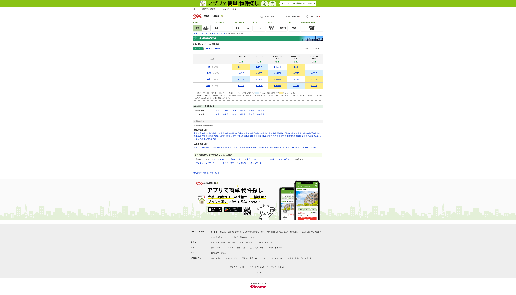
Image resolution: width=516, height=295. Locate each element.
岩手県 (213, 133)
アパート (208, 48)
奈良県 (251, 110)
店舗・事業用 (284, 159)
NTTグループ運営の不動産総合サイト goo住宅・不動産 (214, 9)
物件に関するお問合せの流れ (277, 232)
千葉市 (236, 147)
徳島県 (275, 136)
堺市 (272, 147)
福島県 (231, 133)
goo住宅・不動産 (197, 232)
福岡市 (307, 147)
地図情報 (308, 258)
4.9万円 (277, 73)
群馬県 (273, 133)
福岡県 (298, 136)
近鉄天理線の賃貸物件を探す (204, 125)
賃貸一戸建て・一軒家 (235, 242)
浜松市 (261, 147)
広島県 (246, 136)
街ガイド (270, 258)
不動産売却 (215, 253)
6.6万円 (296, 67)
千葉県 (256, 133)
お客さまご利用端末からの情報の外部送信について (246, 232)
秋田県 (208, 133)
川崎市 (213, 147)
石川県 (296, 133)
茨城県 (261, 133)
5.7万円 (296, 85)
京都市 (282, 147)
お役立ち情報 (196, 258)
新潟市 (242, 147)
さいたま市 (229, 147)
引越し (218, 258)
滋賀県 (242, 110)
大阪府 (216, 110)
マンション (198, 48)
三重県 (204, 136)
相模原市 (220, 147)
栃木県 (267, 133)
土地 (264, 159)
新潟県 (290, 133)
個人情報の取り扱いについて (221, 237)
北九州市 (300, 147)
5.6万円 (277, 79)
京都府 (234, 110)
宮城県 (219, 133)
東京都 (237, 133)
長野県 (279, 133)
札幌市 (196, 147)
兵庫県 (225, 110)
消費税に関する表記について (244, 237)
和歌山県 (260, 110)
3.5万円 (241, 67)
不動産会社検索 (227, 163)
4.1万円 (259, 79)
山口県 (258, 136)
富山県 (302, 133)
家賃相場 (242, 163)
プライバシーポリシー (238, 267)
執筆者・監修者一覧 (295, 258)
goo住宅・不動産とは (218, 232)
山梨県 (285, 133)
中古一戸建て (252, 159)
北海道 (196, 133)
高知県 (293, 136)
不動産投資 (269, 248)
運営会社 (281, 267)
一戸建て (218, 48)
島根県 (270, 136)
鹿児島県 (207, 139)
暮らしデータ (256, 163)
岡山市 (294, 147)
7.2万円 (314, 79)
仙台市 (202, 147)
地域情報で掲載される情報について (206, 173)
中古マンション (220, 159)
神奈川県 (243, 133)
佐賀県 (304, 136)
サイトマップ (271, 267)
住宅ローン (279, 248)
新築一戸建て (236, 159)
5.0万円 (277, 67)
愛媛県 (287, 136)
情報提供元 (294, 232)
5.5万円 (314, 73)
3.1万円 (241, 79)
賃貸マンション (251, 242)
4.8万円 (259, 73)
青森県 (202, 133)
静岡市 (255, 147)
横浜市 (208, 147)
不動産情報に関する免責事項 (310, 232)
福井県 (308, 133)
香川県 (281, 136)
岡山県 (252, 136)
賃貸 (272, 159)
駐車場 (261, 242)
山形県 (225, 133)
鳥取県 (264, 136)
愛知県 (313, 133)
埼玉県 (250, 133)
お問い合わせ (260, 267)
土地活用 (224, 253)
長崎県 (310, 136)
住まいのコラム (280, 258)
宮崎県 (200, 139)
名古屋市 (248, 147)
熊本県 (316, 136)
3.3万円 (241, 85)
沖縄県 (213, 139)
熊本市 (313, 147)
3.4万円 (241, 73)
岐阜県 (198, 136)
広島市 (288, 147)
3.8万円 (259, 67)
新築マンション (216, 248)
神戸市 (277, 147)
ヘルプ (250, 267)
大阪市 (267, 147)
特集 (212, 258)
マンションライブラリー (206, 163)
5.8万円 (296, 79)
